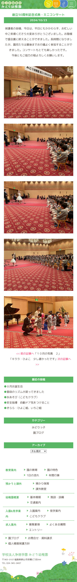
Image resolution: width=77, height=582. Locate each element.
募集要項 (34, 524)
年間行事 (54, 475)
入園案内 (35, 511)
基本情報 (35, 497)
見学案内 (55, 511)
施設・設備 (57, 497)
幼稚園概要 (12, 497)
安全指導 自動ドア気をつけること (27, 402)
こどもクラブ (38, 516)
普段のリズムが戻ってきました (25, 392)
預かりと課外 (14, 483)
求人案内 (11, 524)
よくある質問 (57, 524)
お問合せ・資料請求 (40, 538)
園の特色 (52, 470)
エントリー (35, 530)
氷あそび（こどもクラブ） (22, 397)
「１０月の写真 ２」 (38, 353)
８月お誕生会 (14, 386)
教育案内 (11, 470)
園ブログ (38, 433)
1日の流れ (33, 475)
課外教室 (41, 489)
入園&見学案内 (13, 513)
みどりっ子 (38, 427)
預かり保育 (42, 483)
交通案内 (35, 502)
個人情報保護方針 (19, 543)
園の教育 (32, 470)
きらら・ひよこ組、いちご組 (23, 408)
